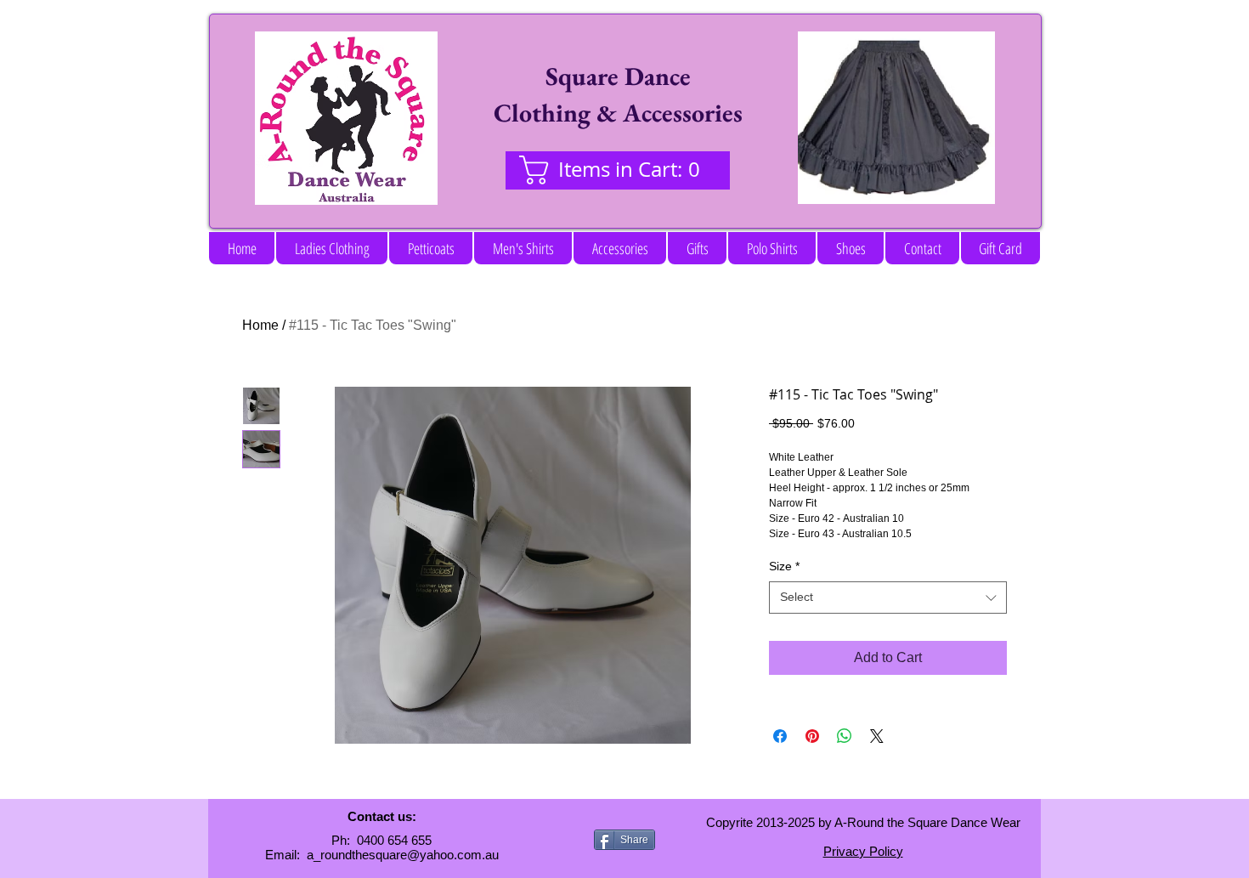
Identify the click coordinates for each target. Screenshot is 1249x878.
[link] (617, 170)
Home (260, 325)
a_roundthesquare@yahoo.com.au (403, 854)
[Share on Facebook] (780, 736)
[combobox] (888, 597)
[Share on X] (877, 736)
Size (784, 566)
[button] (331, 248)
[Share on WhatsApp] (844, 736)
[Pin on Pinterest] (812, 736)
